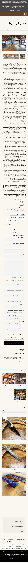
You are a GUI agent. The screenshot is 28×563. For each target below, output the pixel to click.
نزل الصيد (10, 83)
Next (1, 55)
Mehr (11, 558)
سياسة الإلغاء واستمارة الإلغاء (17, 526)
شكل (23, 282)
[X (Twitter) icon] (10, 541)
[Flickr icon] (9, 541)
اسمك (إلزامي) (21, 237)
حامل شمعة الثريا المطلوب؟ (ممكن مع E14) (16, 310)
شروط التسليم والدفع (19, 521)
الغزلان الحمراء (16, 209)
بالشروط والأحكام (21, 349)
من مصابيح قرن (12, 82)
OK (17, 558)
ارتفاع (23, 299)
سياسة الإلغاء (21, 352)
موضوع (22, 254)
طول (23, 288)
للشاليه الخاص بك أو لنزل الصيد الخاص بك (12, 101)
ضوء (11, 209)
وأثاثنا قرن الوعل (17, 131)
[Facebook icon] (12, 541)
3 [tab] (14, 52)
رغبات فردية (22, 260)
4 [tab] (12, 52)
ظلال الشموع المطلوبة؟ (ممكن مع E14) (16, 315)
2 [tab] (16, 52)
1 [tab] (18, 52)
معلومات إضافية (14, 232)
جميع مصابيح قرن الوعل (16, 184)
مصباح (8, 209)
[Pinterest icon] (7, 541)
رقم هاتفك (22, 248)
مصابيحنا (22, 131)
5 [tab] (10, 52)
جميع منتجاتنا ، (18, 173)
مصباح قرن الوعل (7, 164)
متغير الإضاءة (21, 304)
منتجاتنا (5, 207)
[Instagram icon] (13, 541)
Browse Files (14, 337)
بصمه (22, 531)
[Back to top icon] (4, 539)
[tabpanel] (14, 43)
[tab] (14, 229)
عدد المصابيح (21, 321)
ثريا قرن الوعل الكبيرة (20, 401)
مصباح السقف (22, 210)
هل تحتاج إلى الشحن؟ (20, 327)
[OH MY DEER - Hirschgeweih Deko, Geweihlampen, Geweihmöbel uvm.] (25, 14)
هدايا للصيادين (16, 210)
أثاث (21, 209)
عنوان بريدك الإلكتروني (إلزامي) (18, 243)
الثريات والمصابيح (10, 207)
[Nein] (26, 555)
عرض (23, 293)
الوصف (14, 229)
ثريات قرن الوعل (20, 385)
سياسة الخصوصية (21, 361)
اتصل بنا (21, 519)
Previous (26, 55)
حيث (22, 528)
